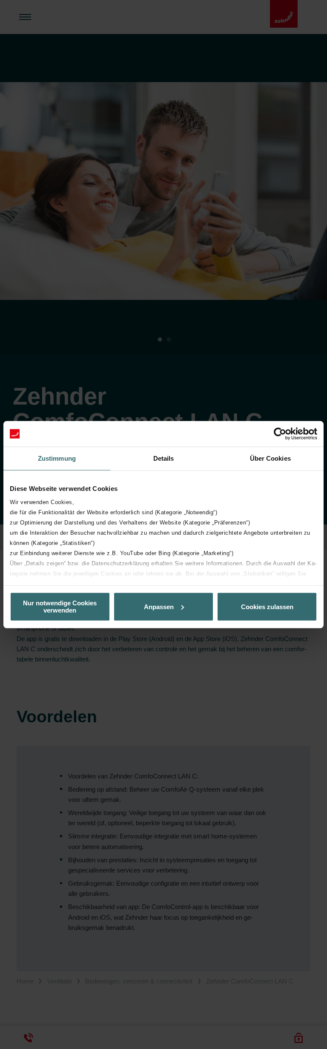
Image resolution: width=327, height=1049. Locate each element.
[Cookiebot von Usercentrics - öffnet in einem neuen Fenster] (280, 434)
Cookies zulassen (267, 606)
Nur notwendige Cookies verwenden (60, 606)
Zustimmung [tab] (57, 458)
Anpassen (159, 606)
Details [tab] (163, 458)
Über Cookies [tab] (270, 458)
